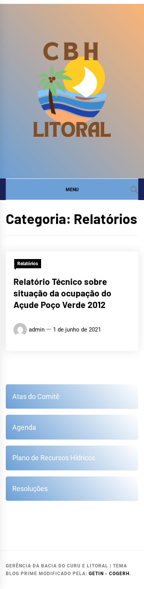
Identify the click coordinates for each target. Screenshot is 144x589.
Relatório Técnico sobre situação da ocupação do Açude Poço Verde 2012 (62, 293)
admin (37, 329)
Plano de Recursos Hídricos (53, 458)
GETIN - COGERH (109, 573)
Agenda (24, 427)
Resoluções (30, 489)
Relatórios (27, 263)
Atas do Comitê (36, 396)
